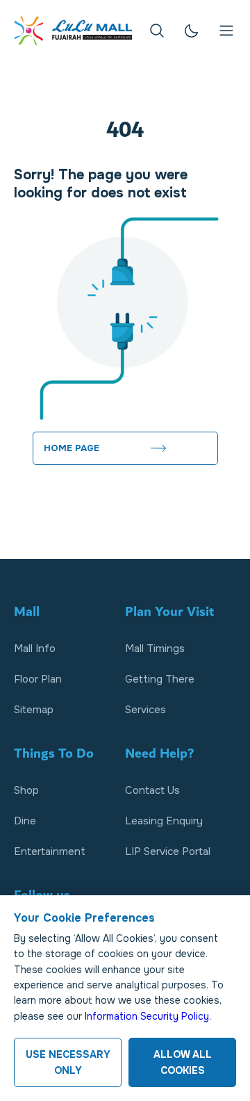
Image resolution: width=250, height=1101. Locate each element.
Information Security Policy (147, 1016)
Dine (25, 821)
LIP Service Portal (167, 851)
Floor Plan (38, 679)
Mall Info (35, 648)
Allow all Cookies (182, 1062)
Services (145, 710)
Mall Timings (155, 648)
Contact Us (152, 790)
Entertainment (49, 851)
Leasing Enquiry (164, 821)
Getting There (159, 679)
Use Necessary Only (68, 1062)
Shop (26, 790)
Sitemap (33, 710)
